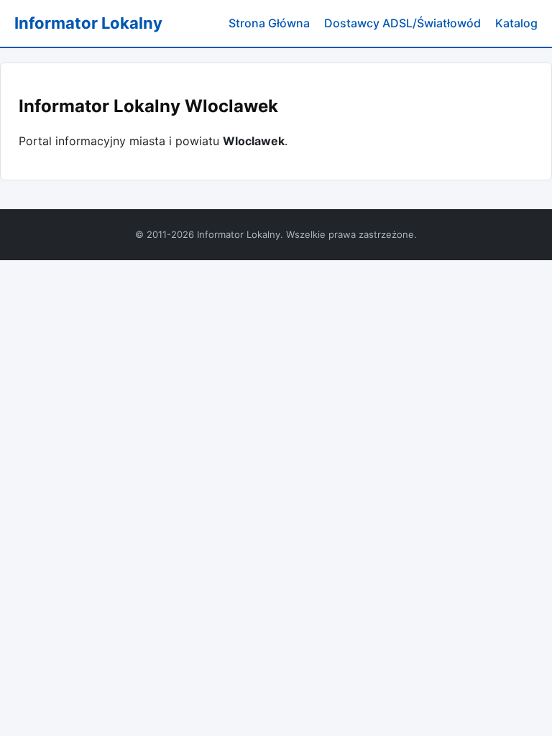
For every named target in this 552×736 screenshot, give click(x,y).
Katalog (516, 23)
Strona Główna (269, 23)
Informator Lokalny (88, 23)
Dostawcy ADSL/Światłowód (402, 23)
